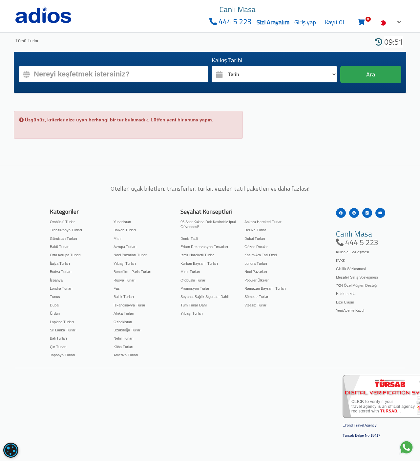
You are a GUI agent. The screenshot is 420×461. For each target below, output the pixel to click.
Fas (117, 288)
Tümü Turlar (26, 40)
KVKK (340, 260)
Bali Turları (58, 338)
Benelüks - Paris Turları (132, 272)
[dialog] (10, 450)
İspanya (56, 280)
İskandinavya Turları (130, 305)
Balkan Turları (125, 230)
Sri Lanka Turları (63, 330)
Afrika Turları (124, 313)
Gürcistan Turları (63, 239)
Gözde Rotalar (256, 247)
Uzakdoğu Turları (127, 330)
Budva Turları (61, 272)
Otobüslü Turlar (62, 222)
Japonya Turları (62, 355)
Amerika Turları (126, 355)
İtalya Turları (60, 263)
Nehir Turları (124, 338)
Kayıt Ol (334, 22)
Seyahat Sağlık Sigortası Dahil (204, 297)
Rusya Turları (125, 280)
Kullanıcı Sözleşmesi (352, 252)
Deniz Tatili (189, 239)
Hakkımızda (345, 294)
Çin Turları (58, 347)
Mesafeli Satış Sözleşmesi (357, 277)
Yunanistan (122, 222)
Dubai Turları (254, 239)
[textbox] (113, 74)
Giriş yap (305, 22)
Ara (370, 74)
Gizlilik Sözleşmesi (351, 269)
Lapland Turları (62, 322)
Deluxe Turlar (255, 230)
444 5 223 (234, 21)
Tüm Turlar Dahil (193, 305)
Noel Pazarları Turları (131, 255)
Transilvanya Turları (66, 230)
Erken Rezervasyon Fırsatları (204, 247)
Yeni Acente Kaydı (350, 310)
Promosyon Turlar (194, 288)
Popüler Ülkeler (256, 280)
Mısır (118, 239)
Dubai (54, 305)
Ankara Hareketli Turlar (263, 222)
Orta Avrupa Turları (65, 255)
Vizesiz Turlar (255, 305)
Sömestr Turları (256, 297)
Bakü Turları (60, 247)
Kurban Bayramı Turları (199, 263)
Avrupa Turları (125, 247)
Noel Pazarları (255, 272)
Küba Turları (123, 347)
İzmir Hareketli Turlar (197, 255)
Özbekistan (123, 322)
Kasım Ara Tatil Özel (260, 255)
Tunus (55, 297)
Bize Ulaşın (345, 302)
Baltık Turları (124, 297)
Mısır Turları (190, 272)
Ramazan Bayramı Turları (265, 288)
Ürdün (55, 313)
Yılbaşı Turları (125, 263)
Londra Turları (61, 288)
